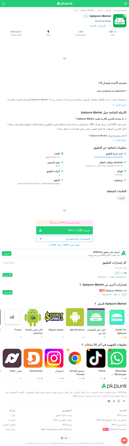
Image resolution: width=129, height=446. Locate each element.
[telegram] (124, 401)
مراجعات (118, 180)
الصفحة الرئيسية (120, 10)
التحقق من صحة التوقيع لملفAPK (111, 419)
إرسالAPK (67, 424)
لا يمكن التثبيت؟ (9, 262)
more (48, 157)
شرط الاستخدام (41, 443)
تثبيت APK (121, 415)
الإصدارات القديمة (97, 25)
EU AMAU (29, 443)
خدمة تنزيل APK (119, 424)
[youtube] (109, 401)
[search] (3, 3)
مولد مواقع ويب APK (62, 419)
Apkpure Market (87, 10)
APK (86, 16)
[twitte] (114, 401)
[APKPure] (64, 3)
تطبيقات (107, 10)
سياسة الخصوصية (72, 443)
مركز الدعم (10, 429)
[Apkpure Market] (119, 20)
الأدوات (99, 10)
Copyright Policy (56, 443)
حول (13, 415)
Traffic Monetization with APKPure (56, 429)
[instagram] (119, 401)
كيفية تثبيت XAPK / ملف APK (66, 244)
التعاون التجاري (9, 424)
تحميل (6, 253)
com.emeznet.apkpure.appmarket (108, 157)
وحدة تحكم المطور (63, 415)
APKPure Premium (117, 429)
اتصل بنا (11, 419)
